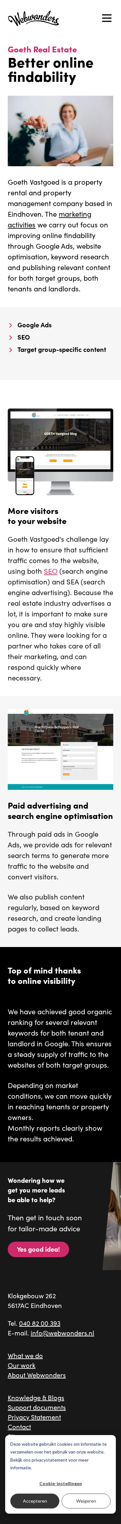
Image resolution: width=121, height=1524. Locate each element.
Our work (21, 1365)
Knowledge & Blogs (36, 1397)
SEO (50, 571)
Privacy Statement (34, 1416)
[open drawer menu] (106, 18)
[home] (33, 18)
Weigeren (86, 1501)
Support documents (37, 1407)
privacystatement (49, 1460)
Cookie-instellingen (60, 1483)
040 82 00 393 (39, 1323)
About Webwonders (37, 1374)
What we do (25, 1355)
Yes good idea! (38, 1249)
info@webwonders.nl (62, 1332)
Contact (19, 1426)
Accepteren (35, 1501)
